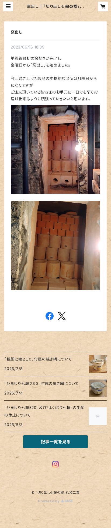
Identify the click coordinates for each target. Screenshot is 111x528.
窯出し (16, 32)
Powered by (49, 501)
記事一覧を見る (55, 441)
